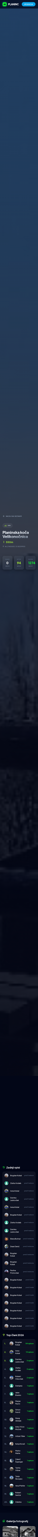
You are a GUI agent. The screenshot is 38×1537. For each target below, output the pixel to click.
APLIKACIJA (28, 4)
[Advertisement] (19, 1096)
